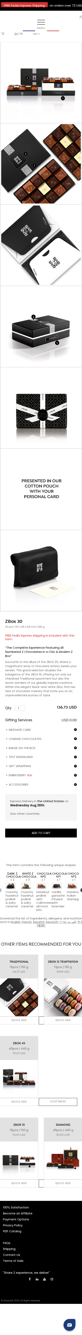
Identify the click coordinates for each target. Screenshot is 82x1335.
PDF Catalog (12, 1231)
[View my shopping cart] (2, 34)
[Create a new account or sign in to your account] (80, 17)
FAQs (6, 1243)
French (27, 922)
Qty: (9, 708)
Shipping (9, 1249)
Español (38, 922)
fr (21, 34)
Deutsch (52, 922)
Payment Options (16, 1219)
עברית (63, 922)
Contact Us (11, 1255)
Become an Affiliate (17, 1213)
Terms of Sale (13, 1261)
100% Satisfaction (16, 1207)
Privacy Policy (12, 1225)
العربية (72, 922)
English (15, 922)
